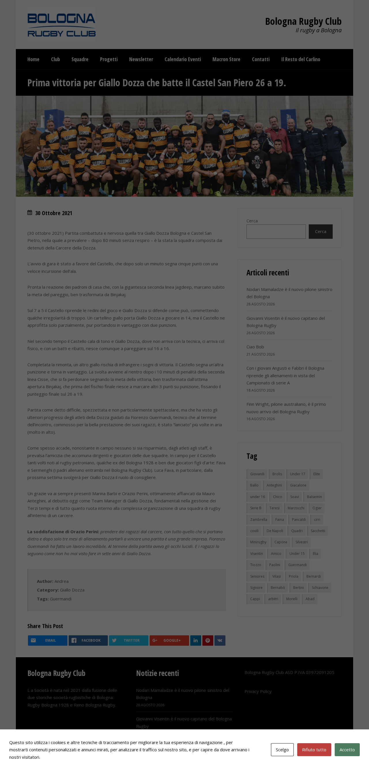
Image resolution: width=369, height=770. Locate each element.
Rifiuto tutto (314, 749)
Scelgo (282, 749)
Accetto (347, 749)
